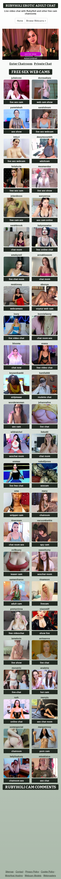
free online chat (44, 249)
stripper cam (16, 515)
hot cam (44, 692)
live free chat (16, 485)
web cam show (45, 102)
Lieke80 (44, 431)
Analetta (44, 667)
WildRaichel (16, 431)
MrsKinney (16, 284)
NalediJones (44, 461)
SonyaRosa (44, 195)
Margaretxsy (44, 726)
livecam (45, 603)
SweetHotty (45, 549)
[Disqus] (30, 830)
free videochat (16, 633)
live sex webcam (44, 131)
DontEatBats (44, 77)
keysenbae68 (16, 372)
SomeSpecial (16, 726)
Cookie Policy (47, 871)
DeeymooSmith (45, 136)
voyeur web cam (44, 308)
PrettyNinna (16, 608)
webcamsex (16, 308)
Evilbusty (16, 549)
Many (45, 490)
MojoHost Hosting (14, 875)
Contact (19, 871)
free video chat (45, 367)
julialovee (16, 77)
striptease (16, 397)
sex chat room (44, 721)
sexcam (45, 485)
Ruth (16, 697)
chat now (16, 367)
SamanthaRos (16, 579)
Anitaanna (44, 638)
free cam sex (16, 220)
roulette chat (44, 397)
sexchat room (16, 456)
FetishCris (16, 166)
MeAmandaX (44, 166)
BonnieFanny (44, 313)
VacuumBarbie (44, 520)
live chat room (16, 279)
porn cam (45, 751)
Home (20, 20)
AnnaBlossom (44, 254)
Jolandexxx (16, 195)
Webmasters (49, 875)
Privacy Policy (32, 871)
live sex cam (16, 102)
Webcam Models (33, 875)
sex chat (44, 780)
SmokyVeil (16, 254)
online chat (16, 721)
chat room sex (44, 338)
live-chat (16, 692)
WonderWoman (16, 402)
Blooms (16, 343)
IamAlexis (16, 638)
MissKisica (44, 756)
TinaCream (16, 520)
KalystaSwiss (44, 225)
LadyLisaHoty (16, 756)
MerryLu (45, 697)
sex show (16, 131)
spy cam (44, 544)
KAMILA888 (44, 372)
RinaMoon (45, 579)
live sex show (44, 190)
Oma (16, 490)
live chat (44, 426)
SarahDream (44, 107)
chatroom (45, 515)
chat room (16, 249)
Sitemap (9, 871)
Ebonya (45, 284)
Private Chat (43, 64)
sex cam (16, 426)
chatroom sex (16, 780)
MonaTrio (16, 667)
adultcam (45, 161)
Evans (44, 343)
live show (16, 662)
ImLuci (16, 136)
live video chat (16, 338)
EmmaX (16, 461)
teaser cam (16, 574)
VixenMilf (44, 608)
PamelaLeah (16, 107)
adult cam (16, 603)
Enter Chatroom (21, 64)
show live (45, 633)
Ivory (16, 313)
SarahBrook (16, 225)
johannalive (44, 402)
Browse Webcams (35, 20)
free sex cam (16, 190)
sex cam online (45, 220)
